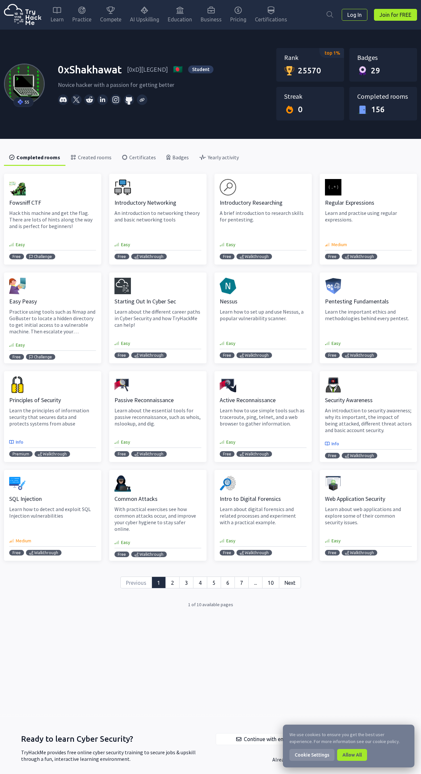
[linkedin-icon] (102, 99)
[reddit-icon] (89, 99)
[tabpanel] (210, 391)
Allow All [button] (352, 755)
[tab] (34, 157)
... (255, 583)
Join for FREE (395, 15)
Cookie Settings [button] (312, 755)
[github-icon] (129, 99)
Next (290, 583)
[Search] (330, 15)
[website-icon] (142, 99)
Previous (136, 583)
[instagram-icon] (116, 99)
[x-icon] (76, 99)
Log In (354, 15)
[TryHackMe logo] (22, 15)
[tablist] (210, 157)
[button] (263, 739)
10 (271, 583)
